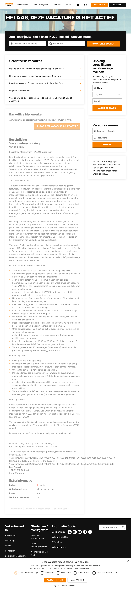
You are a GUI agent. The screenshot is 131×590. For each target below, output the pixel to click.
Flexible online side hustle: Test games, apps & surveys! (35, 76)
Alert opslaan (107, 108)
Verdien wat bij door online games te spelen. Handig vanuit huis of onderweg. (40, 99)
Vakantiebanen (59, 547)
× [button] (128, 561)
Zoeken (107, 144)
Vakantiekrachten (60, 537)
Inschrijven (99, 5)
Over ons (57, 5)
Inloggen (117, 5)
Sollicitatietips (58, 532)
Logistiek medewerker (19, 90)
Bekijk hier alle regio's (15, 556)
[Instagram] (75, 532)
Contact (67, 5)
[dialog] (65, 574)
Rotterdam (10, 550)
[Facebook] (90, 532)
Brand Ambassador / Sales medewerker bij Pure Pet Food (36, 83)
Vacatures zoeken (103, 43)
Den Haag (9, 540)
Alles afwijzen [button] (77, 580)
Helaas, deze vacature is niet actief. (57, 126)
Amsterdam (10, 535)
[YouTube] (80, 532)
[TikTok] (85, 532)
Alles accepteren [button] (55, 580)
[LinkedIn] (70, 532)
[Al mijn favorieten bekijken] (78, 4)
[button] (65, 585)
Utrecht (8, 545)
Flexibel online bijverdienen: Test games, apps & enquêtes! (36, 68)
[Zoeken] (86, 4)
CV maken (57, 542)
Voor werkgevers (41, 5)
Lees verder (96, 568)
